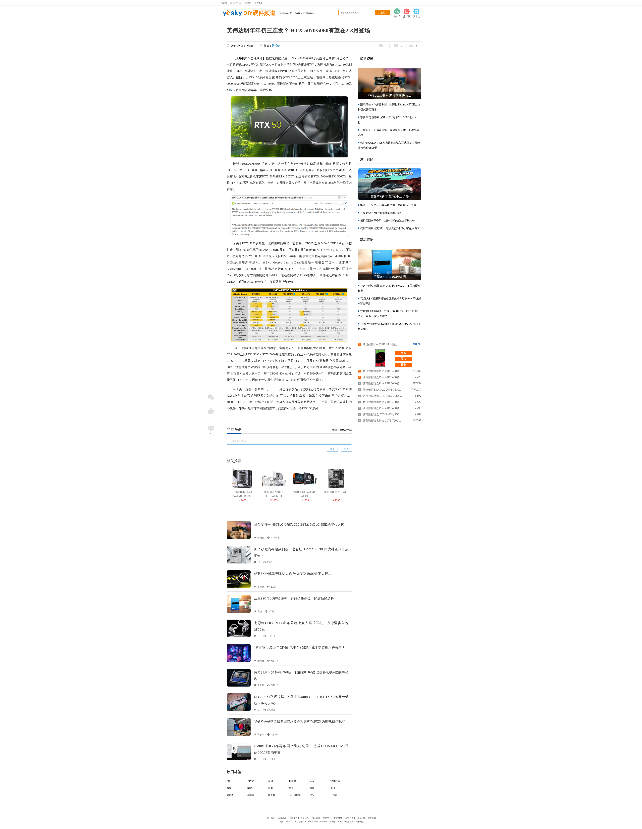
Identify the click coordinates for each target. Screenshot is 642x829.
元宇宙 (333, 795)
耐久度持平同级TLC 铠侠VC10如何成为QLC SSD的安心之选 (299, 524)
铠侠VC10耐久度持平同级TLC (389, 95)
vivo (312, 781)
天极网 (224, 3)
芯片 (312, 788)
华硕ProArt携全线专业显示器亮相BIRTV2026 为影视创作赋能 (299, 721)
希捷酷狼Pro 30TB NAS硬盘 (380, 344)
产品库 (248, 3)
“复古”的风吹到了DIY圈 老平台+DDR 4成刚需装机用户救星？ (299, 647)
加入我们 (316, 818)
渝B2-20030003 (287, 821)
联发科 (271, 795)
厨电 (270, 788)
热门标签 (234, 772)
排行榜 (406, 16)
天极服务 (293, 818)
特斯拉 (250, 795)
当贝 (270, 781)
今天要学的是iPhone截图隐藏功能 (380, 212)
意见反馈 (372, 818)
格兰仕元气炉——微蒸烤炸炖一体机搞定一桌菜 (388, 205)
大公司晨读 (295, 795)
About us (282, 818)
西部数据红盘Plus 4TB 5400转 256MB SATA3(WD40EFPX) (383, 377)
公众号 (397, 16)
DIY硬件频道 (259, 13)
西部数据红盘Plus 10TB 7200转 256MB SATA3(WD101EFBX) (383, 420)
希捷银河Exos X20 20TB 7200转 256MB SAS (383, 389)
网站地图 (327, 818)
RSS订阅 (361, 818)
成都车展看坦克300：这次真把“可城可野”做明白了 (390, 228)
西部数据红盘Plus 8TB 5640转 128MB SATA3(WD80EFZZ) (383, 383)
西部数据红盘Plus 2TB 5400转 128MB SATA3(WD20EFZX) (383, 402)
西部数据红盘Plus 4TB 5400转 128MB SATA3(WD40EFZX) (383, 408)
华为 (312, 795)
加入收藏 (258, 3)
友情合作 (349, 818)
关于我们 (271, 818)
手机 (332, 788)
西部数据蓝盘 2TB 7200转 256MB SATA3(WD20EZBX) (383, 395)
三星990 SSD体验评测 (390, 277)
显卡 (233, 90)
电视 (229, 788)
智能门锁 (335, 781)
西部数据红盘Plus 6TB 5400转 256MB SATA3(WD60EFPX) (383, 371)
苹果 (249, 788)
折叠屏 (292, 781)
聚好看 (230, 795)
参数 (403, 352)
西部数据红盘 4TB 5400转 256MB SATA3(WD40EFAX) (383, 414)
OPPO (250, 781)
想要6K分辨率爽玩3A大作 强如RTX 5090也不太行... (292, 574)
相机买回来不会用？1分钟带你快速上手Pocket (387, 220)
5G (228, 781)
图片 (403, 358)
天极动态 (305, 818)
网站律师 (338, 818)
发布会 (416, 16)
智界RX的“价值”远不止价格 (389, 196)
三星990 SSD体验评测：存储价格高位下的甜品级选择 (294, 598)
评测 (403, 364)
